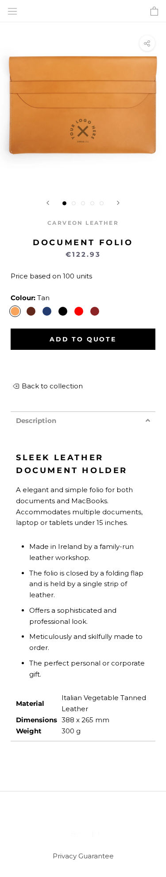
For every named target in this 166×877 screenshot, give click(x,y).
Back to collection (52, 386)
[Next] (118, 203)
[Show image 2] (74, 203)
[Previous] (47, 203)
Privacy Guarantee (83, 856)
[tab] (83, 420)
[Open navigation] (12, 11)
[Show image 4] (92, 203)
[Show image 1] (64, 203)
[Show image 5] (102, 203)
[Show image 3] (83, 203)
